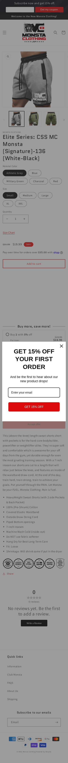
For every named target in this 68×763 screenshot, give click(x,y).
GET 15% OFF (34, 406)
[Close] (61, 346)
